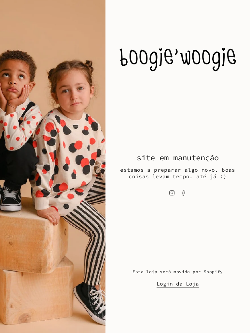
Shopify (213, 271)
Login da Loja (178, 283)
